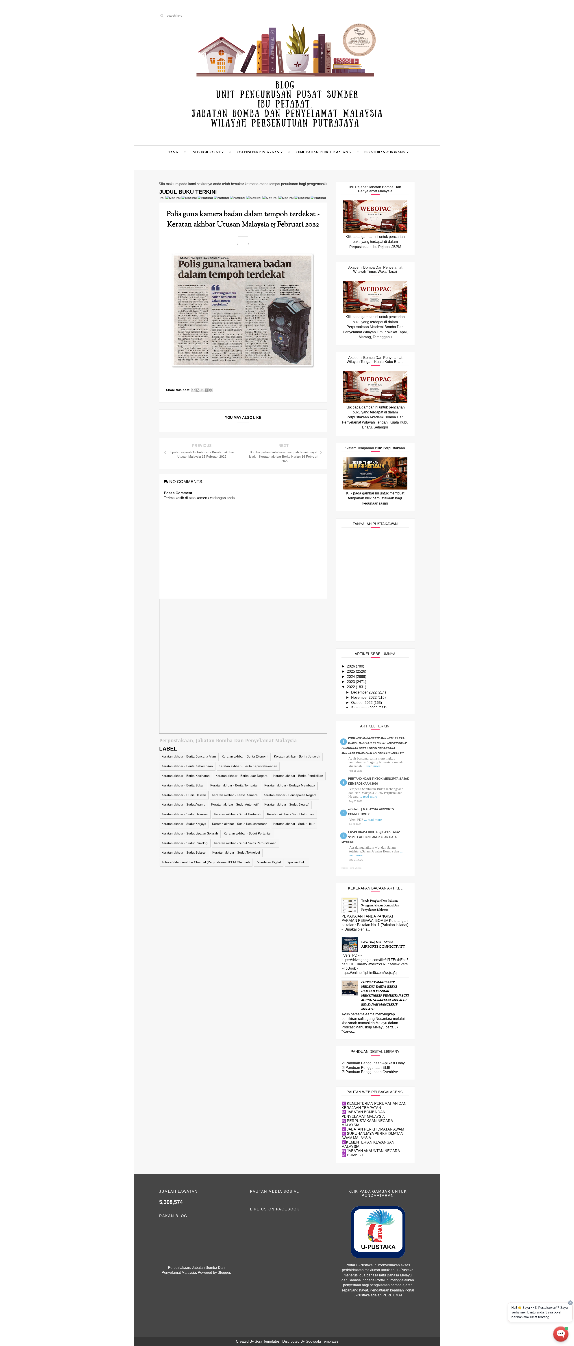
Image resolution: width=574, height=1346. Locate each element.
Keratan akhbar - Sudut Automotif (235, 804)
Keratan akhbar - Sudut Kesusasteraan (239, 824)
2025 (351, 671)
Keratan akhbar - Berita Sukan (182, 785)
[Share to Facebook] (206, 390)
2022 (351, 687)
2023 (351, 682)
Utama (172, 152)
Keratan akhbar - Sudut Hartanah (237, 814)
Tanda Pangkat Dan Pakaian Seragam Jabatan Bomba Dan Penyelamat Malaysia (380, 905)
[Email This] (193, 390)
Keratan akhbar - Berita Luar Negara (241, 775)
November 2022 (364, 697)
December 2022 (364, 692)
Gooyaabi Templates (322, 1341)
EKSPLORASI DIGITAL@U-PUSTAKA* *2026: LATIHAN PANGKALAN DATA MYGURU (370, 837)
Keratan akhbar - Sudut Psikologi (184, 843)
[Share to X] (202, 390)
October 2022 (362, 703)
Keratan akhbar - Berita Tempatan (234, 785)
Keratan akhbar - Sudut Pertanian (248, 833)
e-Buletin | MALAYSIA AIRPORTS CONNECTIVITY (383, 944)
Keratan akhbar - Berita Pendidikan (298, 775)
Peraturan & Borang (384, 152)
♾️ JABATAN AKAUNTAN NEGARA (370, 1151)
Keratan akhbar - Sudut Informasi (290, 814)
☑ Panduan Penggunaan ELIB (365, 1067)
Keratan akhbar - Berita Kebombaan (187, 766)
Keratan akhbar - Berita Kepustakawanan (248, 766)
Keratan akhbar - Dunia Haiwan (183, 795)
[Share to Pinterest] (210, 390)
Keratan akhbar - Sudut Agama (183, 804)
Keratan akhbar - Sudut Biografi (286, 804)
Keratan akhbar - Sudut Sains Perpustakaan (245, 843)
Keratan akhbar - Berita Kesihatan (185, 775)
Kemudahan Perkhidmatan (322, 152)
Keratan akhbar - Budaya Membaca (289, 785)
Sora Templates (267, 1341)
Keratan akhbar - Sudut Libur (294, 824)
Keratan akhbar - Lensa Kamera (235, 795)
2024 (351, 676)
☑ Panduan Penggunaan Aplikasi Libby (373, 1063)
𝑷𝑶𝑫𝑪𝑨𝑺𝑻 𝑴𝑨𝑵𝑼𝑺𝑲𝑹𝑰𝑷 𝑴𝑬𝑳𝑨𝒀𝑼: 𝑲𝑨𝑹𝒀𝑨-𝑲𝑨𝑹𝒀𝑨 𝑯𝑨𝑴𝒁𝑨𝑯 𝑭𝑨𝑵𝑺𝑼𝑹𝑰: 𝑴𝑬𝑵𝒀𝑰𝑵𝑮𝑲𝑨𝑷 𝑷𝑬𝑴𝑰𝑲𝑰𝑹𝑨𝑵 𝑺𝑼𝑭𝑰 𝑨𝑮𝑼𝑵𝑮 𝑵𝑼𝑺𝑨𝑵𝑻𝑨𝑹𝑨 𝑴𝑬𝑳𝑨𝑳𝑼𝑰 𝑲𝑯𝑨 (385, 996)
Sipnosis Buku (297, 862)
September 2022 (364, 708)
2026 (351, 666)
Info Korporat (205, 152)
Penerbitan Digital (268, 862)
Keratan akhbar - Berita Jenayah (297, 756)
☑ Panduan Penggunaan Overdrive (369, 1072)
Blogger (224, 1272)
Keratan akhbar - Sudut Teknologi (236, 852)
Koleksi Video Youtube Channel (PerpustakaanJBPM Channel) (205, 862)
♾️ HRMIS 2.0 (352, 1155)
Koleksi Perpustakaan (258, 152)
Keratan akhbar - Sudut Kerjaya (183, 824)
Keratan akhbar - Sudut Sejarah (184, 852)
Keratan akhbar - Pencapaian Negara (290, 795)
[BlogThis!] (198, 390)
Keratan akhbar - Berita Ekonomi (245, 756)
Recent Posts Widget (351, 868)
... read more (371, 766)
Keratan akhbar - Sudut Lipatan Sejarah (189, 833)
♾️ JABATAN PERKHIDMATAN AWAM (372, 1129)
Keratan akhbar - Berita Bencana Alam (188, 756)
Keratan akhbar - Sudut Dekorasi (184, 814)
